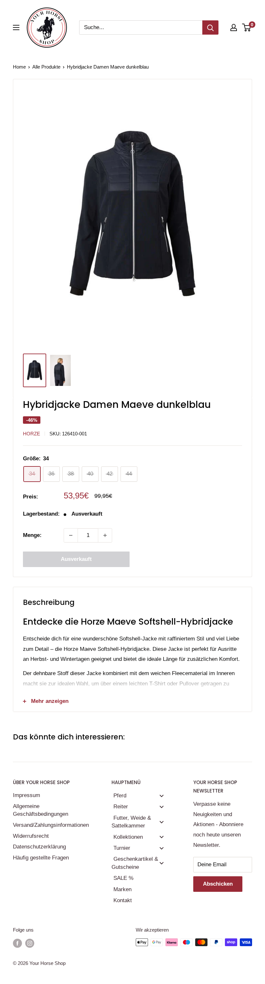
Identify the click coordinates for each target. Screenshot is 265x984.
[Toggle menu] (161, 795)
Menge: (32, 535)
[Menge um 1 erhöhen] (105, 535)
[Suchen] (210, 27)
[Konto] (233, 27)
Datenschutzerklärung (39, 847)
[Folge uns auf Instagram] (29, 943)
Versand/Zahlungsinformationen (51, 825)
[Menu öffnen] (16, 27)
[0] (247, 27)
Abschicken (218, 884)
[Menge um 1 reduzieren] (71, 535)
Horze (31, 433)
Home (19, 67)
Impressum (26, 795)
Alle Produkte (46, 67)
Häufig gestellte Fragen (41, 858)
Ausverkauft (76, 559)
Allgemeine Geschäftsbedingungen (40, 810)
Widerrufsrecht (31, 836)
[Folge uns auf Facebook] (17, 943)
